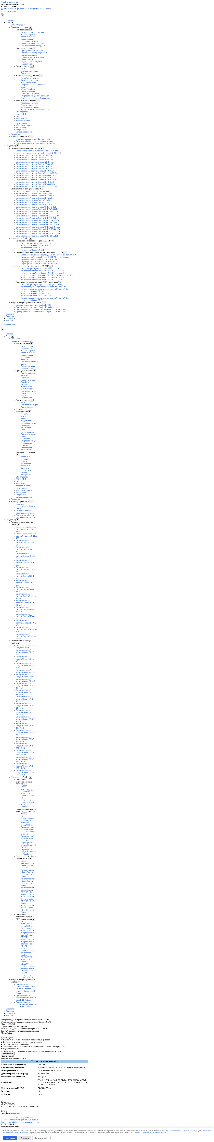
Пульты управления (29, 105)
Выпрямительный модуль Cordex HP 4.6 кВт (35, 198)
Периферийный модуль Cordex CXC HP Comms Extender (45, 257)
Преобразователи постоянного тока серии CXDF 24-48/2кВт (41, 309)
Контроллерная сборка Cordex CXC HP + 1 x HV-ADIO (44, 277)
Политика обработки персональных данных (34, 141)
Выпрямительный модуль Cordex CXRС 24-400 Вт (37, 213)
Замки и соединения (29, 80)
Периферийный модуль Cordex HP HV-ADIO (40, 264)
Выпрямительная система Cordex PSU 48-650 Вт (36, 186)
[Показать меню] (2, 13)
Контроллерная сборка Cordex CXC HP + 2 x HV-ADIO (44, 280)
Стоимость (10, 318)
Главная (9, 20)
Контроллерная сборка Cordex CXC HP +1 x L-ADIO (43, 271)
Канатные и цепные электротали (35, 109)
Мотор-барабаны (28, 89)
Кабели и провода (28, 34)
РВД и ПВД (21, 114)
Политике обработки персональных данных (150, 1133)
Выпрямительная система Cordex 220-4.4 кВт (35, 169)
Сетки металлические (30, 94)
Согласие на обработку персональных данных (35, 143)
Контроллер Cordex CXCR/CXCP (35, 293)
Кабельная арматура (29, 41)
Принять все (10, 1138)
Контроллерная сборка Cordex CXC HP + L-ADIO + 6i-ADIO (46, 275)
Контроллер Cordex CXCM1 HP (34, 245)
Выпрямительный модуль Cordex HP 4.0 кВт (35, 196)
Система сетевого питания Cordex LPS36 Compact (37, 307)
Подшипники (26, 64)
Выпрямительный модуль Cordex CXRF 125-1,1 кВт (38, 234)
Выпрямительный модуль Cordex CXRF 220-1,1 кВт (38, 231)
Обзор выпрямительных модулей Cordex (33, 191)
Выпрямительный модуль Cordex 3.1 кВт (33, 200)
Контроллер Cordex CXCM (32, 291)
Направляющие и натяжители (33, 85)
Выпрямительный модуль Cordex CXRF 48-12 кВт (37, 222)
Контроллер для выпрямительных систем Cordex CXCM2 (45, 287)
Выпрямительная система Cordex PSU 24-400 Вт (36, 173)
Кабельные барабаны (30, 107)
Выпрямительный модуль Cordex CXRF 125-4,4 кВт (38, 229)
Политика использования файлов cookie (33, 139)
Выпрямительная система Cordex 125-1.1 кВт (35, 162)
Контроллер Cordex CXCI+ (32, 300)
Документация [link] (7, 1056)
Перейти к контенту (9, 2)
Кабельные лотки (28, 37)
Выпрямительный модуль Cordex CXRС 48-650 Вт (37, 211)
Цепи (23, 87)
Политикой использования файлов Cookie (179, 1131)
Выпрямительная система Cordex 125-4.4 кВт (35, 164)
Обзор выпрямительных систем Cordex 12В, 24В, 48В (38, 153)
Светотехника (27, 39)
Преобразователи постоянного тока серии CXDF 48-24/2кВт (41, 312)
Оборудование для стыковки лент (35, 96)
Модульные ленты (28, 82)
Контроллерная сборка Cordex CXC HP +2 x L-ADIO (43, 273)
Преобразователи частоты (32, 50)
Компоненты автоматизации (33, 57)
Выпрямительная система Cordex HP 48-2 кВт (35, 182)
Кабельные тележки (29, 103)
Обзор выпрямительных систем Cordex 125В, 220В (37, 151)
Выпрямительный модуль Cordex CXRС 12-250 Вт (37, 216)
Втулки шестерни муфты (31, 62)
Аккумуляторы (27, 73)
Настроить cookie (41, 1138)
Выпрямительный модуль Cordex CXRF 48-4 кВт (36, 207)
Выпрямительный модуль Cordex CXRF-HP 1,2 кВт (37, 236)
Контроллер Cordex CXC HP (33, 250)
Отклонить (24, 1138)
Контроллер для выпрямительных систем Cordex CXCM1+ (46, 289)
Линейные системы (29, 55)
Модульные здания (24, 125)
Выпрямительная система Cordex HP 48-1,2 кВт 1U (37, 175)
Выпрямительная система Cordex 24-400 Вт (34, 157)
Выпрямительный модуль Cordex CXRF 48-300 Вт (37, 209)
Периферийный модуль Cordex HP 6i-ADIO (39, 261)
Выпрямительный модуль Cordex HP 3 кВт (34, 205)
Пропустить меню (8, 11)
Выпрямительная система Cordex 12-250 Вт (34, 155)
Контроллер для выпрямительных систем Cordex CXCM (44, 298)
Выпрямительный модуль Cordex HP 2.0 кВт (35, 193)
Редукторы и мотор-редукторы (34, 53)
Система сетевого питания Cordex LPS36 (33, 305)
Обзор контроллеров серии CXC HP (36, 243)
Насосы (19, 116)
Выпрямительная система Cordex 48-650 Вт (34, 160)
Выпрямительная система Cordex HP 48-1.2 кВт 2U (37, 180)
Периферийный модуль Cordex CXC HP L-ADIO (41, 259)
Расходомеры (21, 127)
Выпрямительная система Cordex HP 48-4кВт (35, 171)
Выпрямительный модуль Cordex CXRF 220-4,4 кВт (38, 227)
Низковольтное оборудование (33, 32)
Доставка (10, 316)
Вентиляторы (21, 118)
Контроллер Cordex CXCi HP (33, 248)
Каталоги (10, 314)
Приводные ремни (29, 91)
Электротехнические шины (32, 43)
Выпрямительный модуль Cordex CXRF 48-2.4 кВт (37, 220)
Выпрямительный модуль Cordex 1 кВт (32, 202)
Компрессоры (21, 123)
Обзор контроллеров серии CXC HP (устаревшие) (42, 284)
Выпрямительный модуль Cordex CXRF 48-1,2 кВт (37, 225)
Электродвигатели (29, 59)
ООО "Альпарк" (18, 25)
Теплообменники (23, 121)
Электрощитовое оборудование (34, 46)
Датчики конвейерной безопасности (36, 98)
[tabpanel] (107, 4)
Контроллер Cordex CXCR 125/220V (36, 296)
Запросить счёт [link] (8, 1053)
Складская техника (24, 132)
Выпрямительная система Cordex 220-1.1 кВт (35, 166)
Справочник (16, 134)
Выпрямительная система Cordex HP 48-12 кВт (36, 184)
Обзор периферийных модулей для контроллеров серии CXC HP (48, 255)
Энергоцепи (21, 130)
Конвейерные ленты (29, 78)
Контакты (10, 320)
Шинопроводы (22, 112)
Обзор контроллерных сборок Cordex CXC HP (40, 268)
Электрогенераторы (29, 71)
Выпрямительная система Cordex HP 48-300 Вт (36, 177)
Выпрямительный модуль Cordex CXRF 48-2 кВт (36, 218)
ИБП (23, 69)
